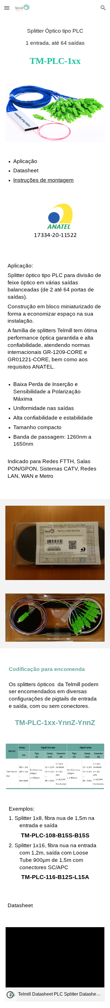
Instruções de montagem (43, 180)
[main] (55, 37)
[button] (7, 7)
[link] (55, 964)
